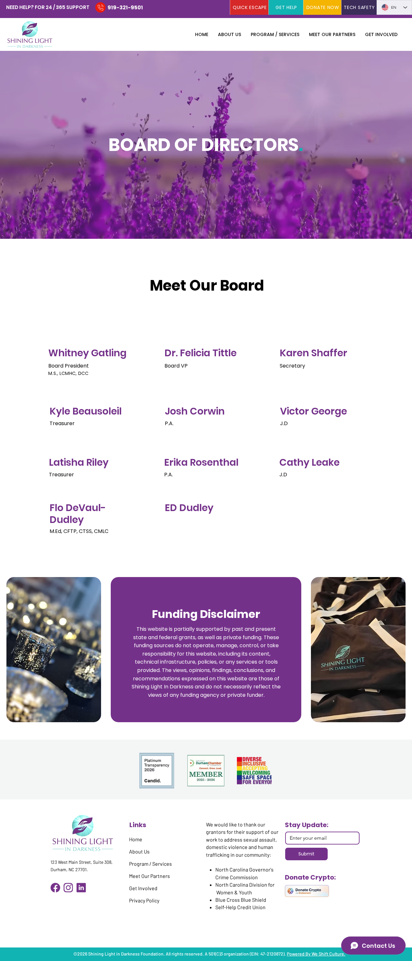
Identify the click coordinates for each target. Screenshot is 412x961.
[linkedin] (81, 887)
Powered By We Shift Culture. (316, 953)
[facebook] (55, 887)
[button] (229, 34)
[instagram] (68, 887)
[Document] (100, 7)
